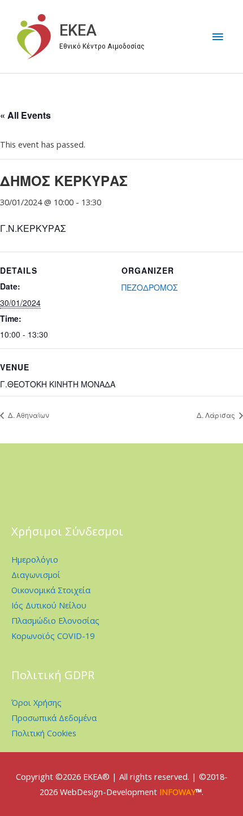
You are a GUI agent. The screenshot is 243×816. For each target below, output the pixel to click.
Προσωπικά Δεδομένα (54, 717)
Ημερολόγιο (34, 559)
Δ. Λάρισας (217, 415)
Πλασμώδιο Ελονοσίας (55, 620)
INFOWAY (177, 791)
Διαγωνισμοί (35, 574)
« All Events (25, 115)
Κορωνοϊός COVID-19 (52, 635)
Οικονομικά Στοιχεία (50, 589)
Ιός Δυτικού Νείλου (48, 605)
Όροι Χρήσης (36, 702)
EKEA (78, 30)
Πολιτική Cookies (43, 733)
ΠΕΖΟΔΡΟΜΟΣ (149, 287)
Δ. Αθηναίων (27, 415)
